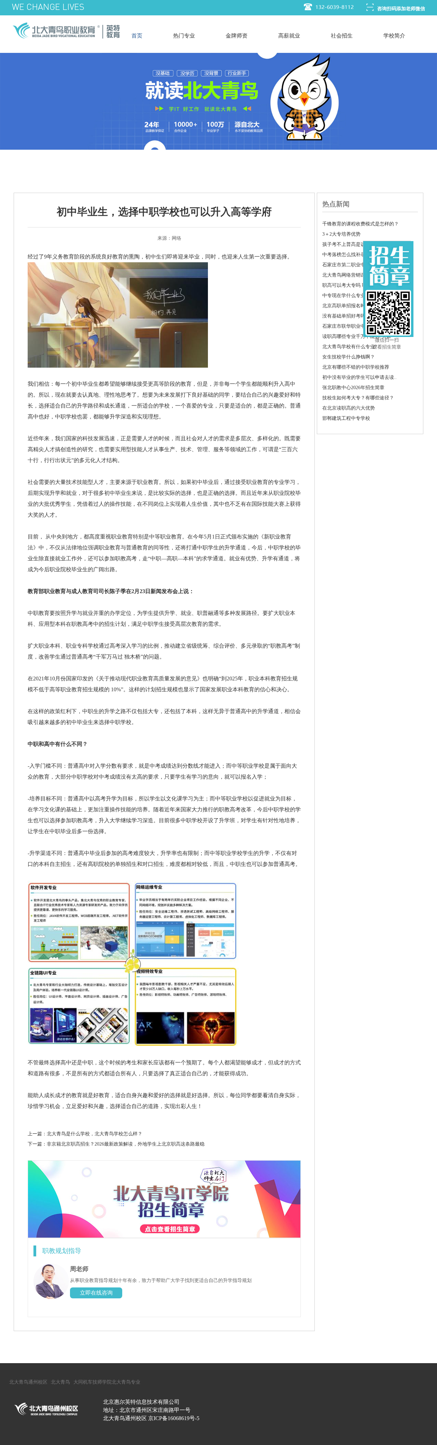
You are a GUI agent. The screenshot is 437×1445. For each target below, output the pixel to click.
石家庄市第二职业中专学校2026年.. (359, 264)
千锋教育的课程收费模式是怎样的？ (360, 223)
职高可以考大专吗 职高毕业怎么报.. (360, 285)
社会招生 (342, 36)
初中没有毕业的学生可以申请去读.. (359, 377)
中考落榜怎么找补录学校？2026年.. (359, 254)
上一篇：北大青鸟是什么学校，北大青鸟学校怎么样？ (85, 1133)
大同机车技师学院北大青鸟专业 (106, 1382)
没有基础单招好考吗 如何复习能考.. (360, 316)
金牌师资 (237, 36)
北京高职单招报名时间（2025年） (358, 305)
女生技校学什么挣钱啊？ (348, 356)
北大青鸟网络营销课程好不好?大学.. (360, 275)
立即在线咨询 (96, 1293)
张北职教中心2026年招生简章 (353, 387)
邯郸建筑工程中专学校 (346, 418)
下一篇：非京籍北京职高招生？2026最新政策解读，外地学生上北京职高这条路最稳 (116, 1144)
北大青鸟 (60, 1382)
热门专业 (184, 36)
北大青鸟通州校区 (28, 1382)
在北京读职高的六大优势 (348, 408)
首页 (136, 36)
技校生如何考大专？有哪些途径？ (358, 397)
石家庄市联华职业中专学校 (351, 326)
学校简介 (394, 36)
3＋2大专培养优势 (341, 234)
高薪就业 (289, 36)
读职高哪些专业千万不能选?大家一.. (360, 336)
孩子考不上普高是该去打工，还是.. (359, 244)
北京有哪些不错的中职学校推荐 (355, 367)
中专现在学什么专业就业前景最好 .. (360, 295)
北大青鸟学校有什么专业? (349, 346)
